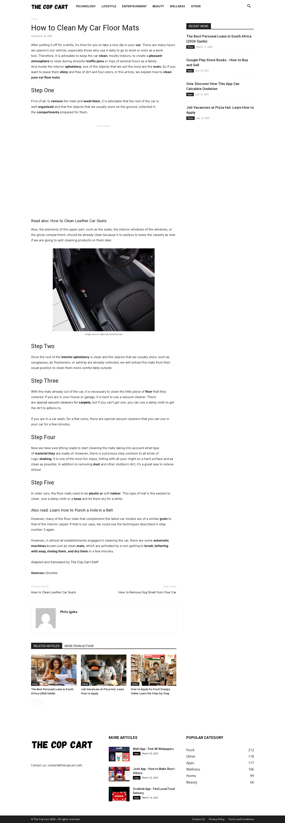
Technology (86, 6)
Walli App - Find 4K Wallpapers (153, 749)
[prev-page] (33, 701)
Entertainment (134, 6)
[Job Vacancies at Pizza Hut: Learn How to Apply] (103, 670)
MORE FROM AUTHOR (79, 646)
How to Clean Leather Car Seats (78, 220)
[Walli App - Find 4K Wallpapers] (119, 754)
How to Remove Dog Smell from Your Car (147, 592)
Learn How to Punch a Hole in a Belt (81, 510)
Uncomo (51, 573)
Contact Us (198, 819)
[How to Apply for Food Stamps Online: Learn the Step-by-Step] (153, 670)
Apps (190, 70)
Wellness (177, 6)
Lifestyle (109, 6)
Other (196, 6)
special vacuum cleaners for (64, 402)
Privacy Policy (216, 819)
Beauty (158, 6)
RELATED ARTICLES (47, 646)
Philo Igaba (68, 612)
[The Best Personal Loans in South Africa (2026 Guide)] (54, 670)
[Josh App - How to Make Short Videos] (119, 774)
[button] (249, 7)
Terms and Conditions (241, 819)
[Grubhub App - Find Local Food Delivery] (119, 794)
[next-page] (40, 701)
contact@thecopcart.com (65, 765)
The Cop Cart (80, 562)
